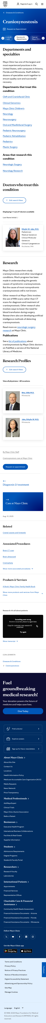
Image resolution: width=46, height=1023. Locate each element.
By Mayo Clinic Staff (11, 452)
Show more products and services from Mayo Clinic (21, 593)
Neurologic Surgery (12, 164)
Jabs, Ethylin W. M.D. (30, 419)
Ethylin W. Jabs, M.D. (30, 229)
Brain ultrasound (9, 556)
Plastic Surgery (10, 146)
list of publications (18, 341)
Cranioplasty (8, 563)
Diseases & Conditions (15, 12)
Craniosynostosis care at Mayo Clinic (17, 458)
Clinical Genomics (12, 102)
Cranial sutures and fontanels (14, 532)
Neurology (8, 113)
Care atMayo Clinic (36, 38)
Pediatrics (8, 141)
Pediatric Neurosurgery (14, 130)
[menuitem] (21, 38)
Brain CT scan (8, 550)
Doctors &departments (22, 38)
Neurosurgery (9, 119)
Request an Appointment (16, 29)
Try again (23, 632)
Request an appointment (15, 467)
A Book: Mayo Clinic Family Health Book (19, 586)
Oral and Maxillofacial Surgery (17, 124)
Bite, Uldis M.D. (28, 392)
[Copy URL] (37, 626)
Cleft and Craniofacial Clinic (16, 96)
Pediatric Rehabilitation (14, 136)
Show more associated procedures (16, 569)
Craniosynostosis (20, 21)
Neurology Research (13, 170)
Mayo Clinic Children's (13, 108)
